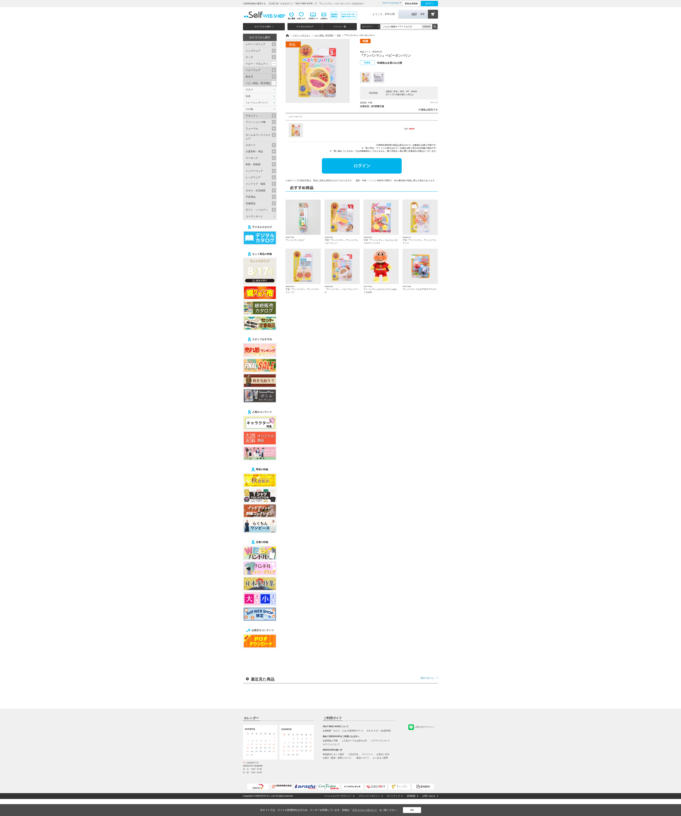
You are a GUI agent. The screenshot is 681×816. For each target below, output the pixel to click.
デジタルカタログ (304, 26)
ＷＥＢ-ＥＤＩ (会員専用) (379, 730)
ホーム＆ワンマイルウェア (258, 137)
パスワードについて (380, 740)
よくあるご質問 (380, 758)
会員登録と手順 (330, 740)
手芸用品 (251, 196)
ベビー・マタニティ (257, 63)
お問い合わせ (428, 796)
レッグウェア (253, 177)
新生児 (249, 76)
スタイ (249, 89)
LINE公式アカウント (424, 727)
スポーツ (251, 145)
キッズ (249, 57)
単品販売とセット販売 (333, 754)
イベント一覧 (339, 26)
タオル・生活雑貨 (255, 190)
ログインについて (331, 744)
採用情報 (411, 796)
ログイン (429, 3)
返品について (362, 758)
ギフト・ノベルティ (257, 209)
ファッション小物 (255, 122)
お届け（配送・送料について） (338, 758)
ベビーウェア (253, 70)
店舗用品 (251, 203)
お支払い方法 (383, 754)
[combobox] (370, 26)
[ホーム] (287, 35)
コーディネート (254, 216)
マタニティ (252, 115)
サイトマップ (393, 796)
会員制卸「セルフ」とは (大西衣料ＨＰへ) (343, 730)
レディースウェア (255, 44)
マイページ (367, 754)
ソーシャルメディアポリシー (337, 796)
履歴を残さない (427, 678)
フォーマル (252, 128)
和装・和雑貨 (253, 164)
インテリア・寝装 (255, 183)
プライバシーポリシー (369, 796)
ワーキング (252, 158)
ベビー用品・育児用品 (258, 83)
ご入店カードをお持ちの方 (354, 740)
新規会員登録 (411, 3)
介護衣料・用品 (254, 151)
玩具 (248, 96)
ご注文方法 (353, 754)
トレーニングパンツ (257, 102)
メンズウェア (253, 50)
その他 (249, 109)
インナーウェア (254, 171)
